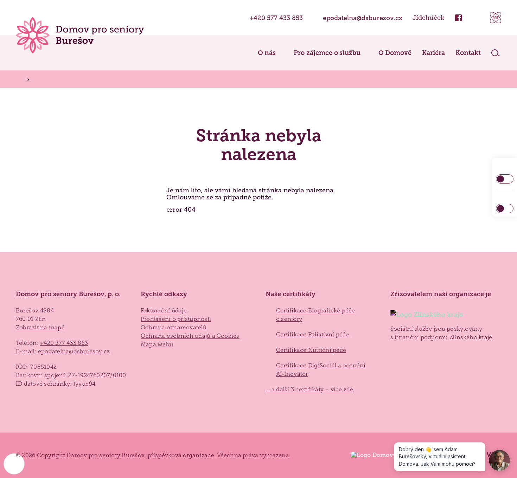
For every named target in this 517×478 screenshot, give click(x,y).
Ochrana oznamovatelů (173, 327)
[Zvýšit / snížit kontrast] (504, 179)
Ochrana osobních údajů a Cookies (190, 336)
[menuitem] (263, 52)
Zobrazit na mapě (40, 327)
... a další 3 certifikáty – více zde (309, 389)
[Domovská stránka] (80, 35)
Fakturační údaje (164, 311)
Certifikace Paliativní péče (312, 334)
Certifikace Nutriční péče (311, 350)
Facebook (458, 17)
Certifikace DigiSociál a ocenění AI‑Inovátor (321, 369)
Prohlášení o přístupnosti (176, 319)
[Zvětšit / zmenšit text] (504, 208)
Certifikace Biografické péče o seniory (315, 315)
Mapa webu (157, 344)
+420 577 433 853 (276, 17)
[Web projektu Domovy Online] (380, 455)
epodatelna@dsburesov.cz (362, 17)
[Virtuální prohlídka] (495, 17)
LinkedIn (475, 17)
